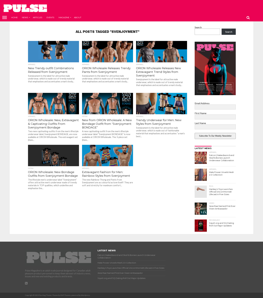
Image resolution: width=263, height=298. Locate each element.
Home (14, 17)
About (77, 17)
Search (198, 27)
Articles (37, 17)
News (25, 17)
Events (50, 17)
